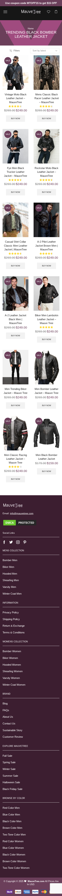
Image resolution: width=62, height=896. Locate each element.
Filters (17, 50)
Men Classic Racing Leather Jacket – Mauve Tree (15, 459)
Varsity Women (11, 678)
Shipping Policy (11, 619)
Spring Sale (9, 762)
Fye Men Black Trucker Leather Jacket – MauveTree (15, 172)
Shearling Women (13, 671)
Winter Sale (9, 769)
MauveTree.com (36, 881)
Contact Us (9, 723)
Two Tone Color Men (14, 834)
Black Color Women (14, 854)
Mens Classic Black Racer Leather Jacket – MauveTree (46, 98)
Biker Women (10, 658)
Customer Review (13, 736)
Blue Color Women (13, 848)
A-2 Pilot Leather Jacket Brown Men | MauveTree (46, 245)
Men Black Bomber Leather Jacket (46, 457)
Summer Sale (10, 775)
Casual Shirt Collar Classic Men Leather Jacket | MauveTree (15, 245)
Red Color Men (11, 808)
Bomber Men (10, 560)
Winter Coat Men (12, 593)
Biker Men (8, 567)
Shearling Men (11, 580)
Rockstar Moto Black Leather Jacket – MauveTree (46, 172)
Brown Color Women (14, 861)
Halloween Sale (11, 782)
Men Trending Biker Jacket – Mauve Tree (15, 391)
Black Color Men (12, 821)
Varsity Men (9, 587)
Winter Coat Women (14, 684)
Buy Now (15, 118)
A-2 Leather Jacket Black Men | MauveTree (15, 319)
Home (31, 28)
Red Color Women (13, 841)
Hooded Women (12, 664)
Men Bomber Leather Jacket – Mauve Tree (46, 391)
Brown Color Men (12, 828)
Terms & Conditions (14, 632)
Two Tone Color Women (16, 868)
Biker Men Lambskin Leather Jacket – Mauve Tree (46, 319)
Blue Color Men (11, 814)
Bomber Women (12, 651)
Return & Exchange (14, 625)
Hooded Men (10, 573)
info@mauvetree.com (21, 513)
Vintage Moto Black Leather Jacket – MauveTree (16, 98)
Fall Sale (7, 755)
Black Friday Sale (12, 789)
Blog (5, 703)
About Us (8, 716)
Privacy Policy (11, 612)
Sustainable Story (12, 730)
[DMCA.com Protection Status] (20, 522)
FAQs (6, 710)
